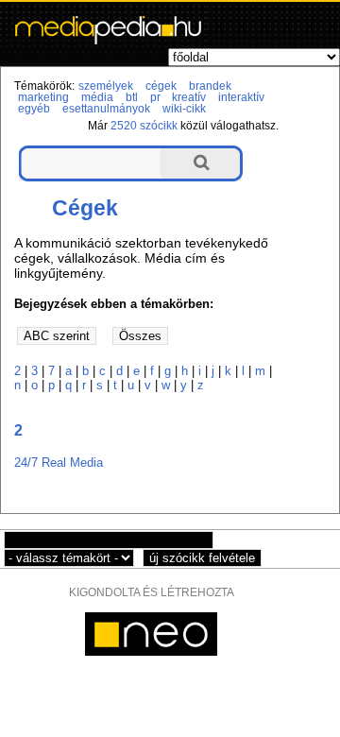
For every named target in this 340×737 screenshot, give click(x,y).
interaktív (241, 97)
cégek (161, 86)
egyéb (34, 108)
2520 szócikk (144, 125)
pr (155, 97)
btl (132, 97)
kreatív (189, 97)
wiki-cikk (184, 108)
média (97, 97)
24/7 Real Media (58, 462)
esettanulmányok (106, 108)
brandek (210, 86)
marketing (43, 97)
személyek (105, 86)
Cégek (85, 208)
